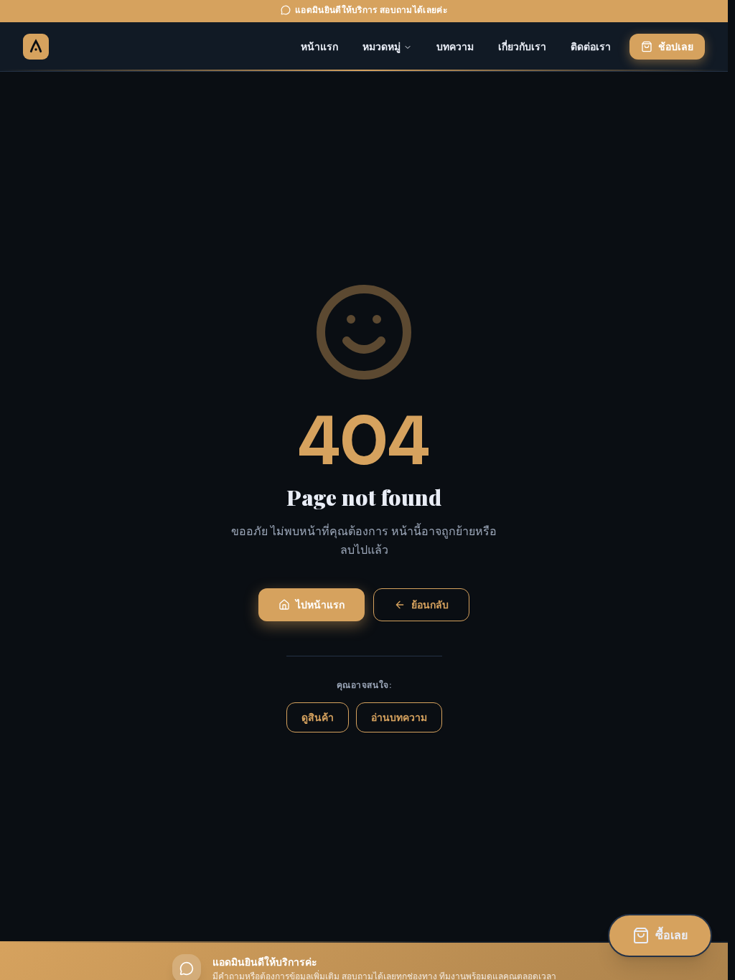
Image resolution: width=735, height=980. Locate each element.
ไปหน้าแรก (320, 604)
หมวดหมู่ (381, 46)
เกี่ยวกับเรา (522, 46)
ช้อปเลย (675, 46)
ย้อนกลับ (430, 604)
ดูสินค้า (317, 717)
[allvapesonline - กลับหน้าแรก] (36, 47)
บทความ (455, 46)
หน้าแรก (319, 46)
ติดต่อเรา (591, 46)
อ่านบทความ (399, 717)
